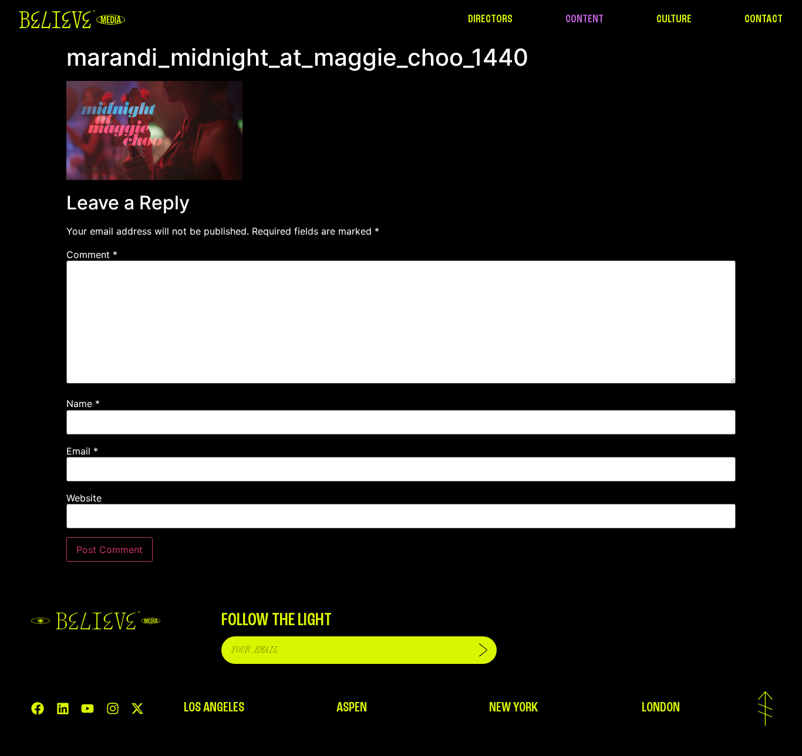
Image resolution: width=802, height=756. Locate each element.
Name (83, 403)
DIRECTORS (490, 19)
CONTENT (584, 19)
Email (82, 451)
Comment (91, 254)
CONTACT (763, 19)
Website (84, 498)
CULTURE (674, 19)
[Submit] (483, 650)
